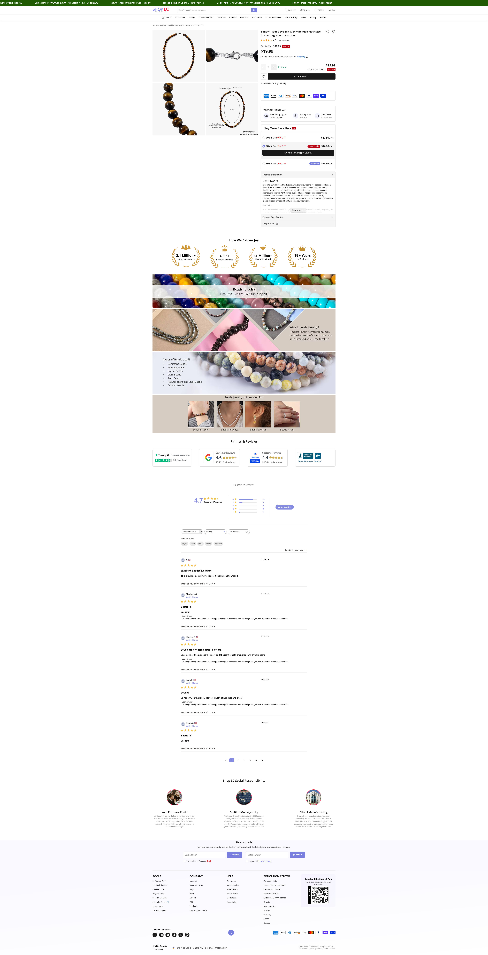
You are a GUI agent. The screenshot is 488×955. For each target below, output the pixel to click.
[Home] (165, 10)
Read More (296, 210)
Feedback (193, 906)
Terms (261, 861)
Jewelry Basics (270, 906)
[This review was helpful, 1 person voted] (207, 748)
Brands (267, 902)
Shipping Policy (233, 885)
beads (208, 543)
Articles (267, 910)
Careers (193, 898)
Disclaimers (231, 898)
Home (266, 919)
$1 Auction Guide (159, 881)
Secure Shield (157, 906)
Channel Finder (158, 889)
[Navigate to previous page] (225, 760)
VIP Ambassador (159, 910)
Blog (191, 889)
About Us (193, 881)
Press (192, 893)
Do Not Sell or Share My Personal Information (202, 947)
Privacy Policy (232, 889)
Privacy (269, 861)
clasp (200, 543)
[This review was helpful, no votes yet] (207, 583)
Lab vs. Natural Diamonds (274, 885)
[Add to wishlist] (334, 32)
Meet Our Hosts (196, 885)
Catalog (267, 923)
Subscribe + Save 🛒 (160, 902)
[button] (307, 57)
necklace (218, 543)
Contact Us (231, 881)
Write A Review (284, 507)
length (184, 543)
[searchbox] (190, 532)
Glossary (267, 914)
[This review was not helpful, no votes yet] (212, 583)
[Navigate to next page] (262, 760)
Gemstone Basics (271, 893)
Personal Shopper (159, 885)
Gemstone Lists (270, 881)
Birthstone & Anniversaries (275, 898)
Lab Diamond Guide (272, 889)
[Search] (254, 10)
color (193, 543)
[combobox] (215, 10)
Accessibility (232, 902)
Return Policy (232, 893)
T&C (191, 902)
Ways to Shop (158, 893)
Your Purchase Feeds (198, 910)
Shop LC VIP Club (159, 898)
